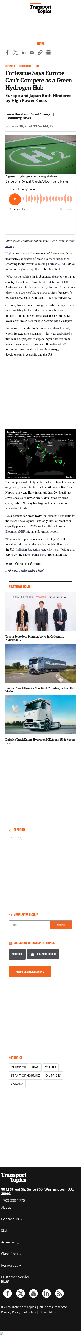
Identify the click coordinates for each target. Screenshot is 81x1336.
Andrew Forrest (59, 328)
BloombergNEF (15, 531)
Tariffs (50, 1067)
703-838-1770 (14, 1200)
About (6, 1207)
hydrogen (12, 570)
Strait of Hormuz (25, 1075)
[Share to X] (15, 53)
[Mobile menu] (5, 6)
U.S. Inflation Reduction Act (27, 549)
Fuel (37, 66)
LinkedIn (46, 1293)
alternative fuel (32, 570)
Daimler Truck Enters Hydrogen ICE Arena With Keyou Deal (40, 741)
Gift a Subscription (46, 954)
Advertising (10, 1242)
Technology (25, 66)
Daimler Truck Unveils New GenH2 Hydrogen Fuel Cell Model (40, 690)
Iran (35, 1067)
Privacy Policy (10, 1312)
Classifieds (10, 1253)
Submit (61, 925)
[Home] (41, 8)
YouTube (33, 1293)
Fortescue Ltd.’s (57, 264)
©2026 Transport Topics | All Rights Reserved (34, 1307)
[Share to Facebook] (7, 53)
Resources (10, 1265)
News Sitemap (50, 1312)
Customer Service (16, 1277)
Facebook (7, 1293)
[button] (40, 53)
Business (10, 66)
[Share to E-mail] (32, 53)
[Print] (48, 53)
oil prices (53, 1075)
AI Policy (30, 1312)
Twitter (20, 1293)
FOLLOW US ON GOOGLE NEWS (30, 972)
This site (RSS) (59, 1293)
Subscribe (17, 954)
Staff (5, 1230)
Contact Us (10, 1219)
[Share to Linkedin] (24, 53)
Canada (17, 1084)
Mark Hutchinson (49, 282)
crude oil (19, 1067)
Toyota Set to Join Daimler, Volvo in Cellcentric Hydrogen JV (34, 638)
